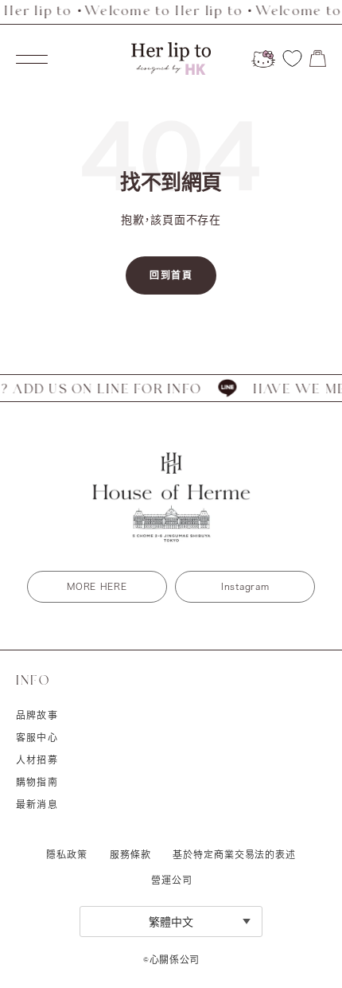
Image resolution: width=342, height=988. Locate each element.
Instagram (245, 586)
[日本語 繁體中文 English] (171, 921)
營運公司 (171, 880)
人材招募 (37, 759)
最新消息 (37, 804)
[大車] (317, 58)
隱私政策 (66, 854)
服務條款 (130, 854)
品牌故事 (37, 715)
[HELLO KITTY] (263, 59)
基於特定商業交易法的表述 (234, 854)
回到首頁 (171, 275)
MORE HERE (96, 586)
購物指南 (37, 782)
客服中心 (37, 737)
